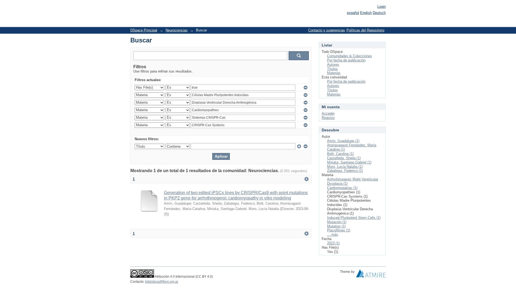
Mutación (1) (336, 222)
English (366, 13)
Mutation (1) (336, 226)
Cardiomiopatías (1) (342, 188)
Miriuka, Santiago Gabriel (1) (349, 162)
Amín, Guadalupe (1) (343, 141)
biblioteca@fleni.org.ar (161, 282)
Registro (328, 118)
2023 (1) (333, 243)
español (353, 13)
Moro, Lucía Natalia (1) (345, 167)
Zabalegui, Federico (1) (345, 171)
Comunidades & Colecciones (349, 56)
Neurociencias (177, 30)
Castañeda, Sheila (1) (344, 158)
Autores (333, 65)
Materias (334, 73)
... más (332, 235)
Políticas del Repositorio (365, 30)
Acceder (328, 113)
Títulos (332, 69)
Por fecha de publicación (346, 60)
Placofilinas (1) (338, 230)
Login (381, 7)
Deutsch (379, 13)
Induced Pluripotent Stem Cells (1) (354, 218)
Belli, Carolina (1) (340, 154)
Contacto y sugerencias (326, 30)
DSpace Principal (143, 30)
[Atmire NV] (371, 275)
